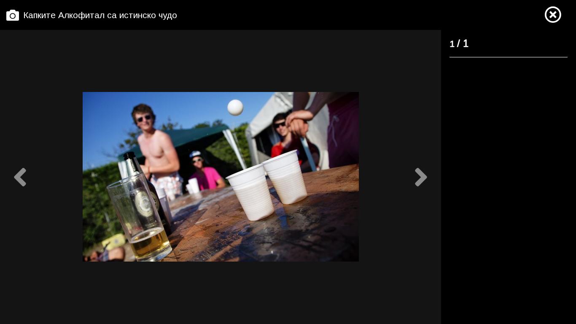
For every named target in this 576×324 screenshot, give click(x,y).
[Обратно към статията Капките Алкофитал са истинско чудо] (552, 15)
